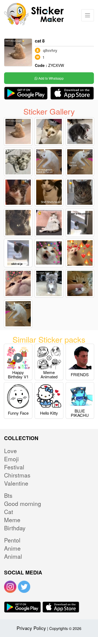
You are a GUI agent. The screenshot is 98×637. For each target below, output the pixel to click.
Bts (8, 495)
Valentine (16, 483)
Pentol (12, 540)
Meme (12, 520)
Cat (8, 512)
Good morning (22, 503)
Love (10, 451)
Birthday (15, 528)
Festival (14, 467)
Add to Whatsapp (51, 78)
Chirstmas (17, 475)
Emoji (11, 459)
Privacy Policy (31, 628)
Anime (12, 548)
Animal (13, 556)
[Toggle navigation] (87, 15)
